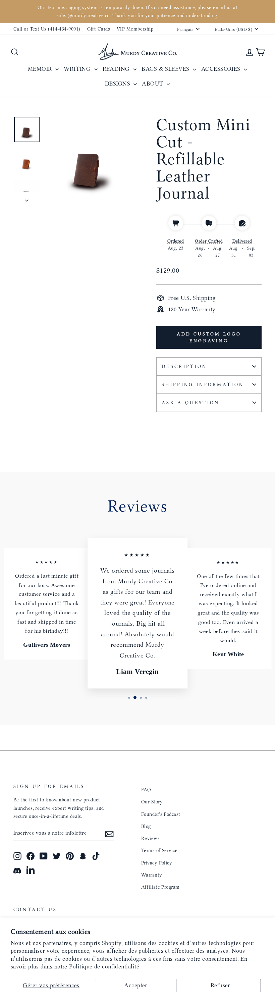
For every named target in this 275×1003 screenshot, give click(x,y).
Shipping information (203, 384)
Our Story (152, 802)
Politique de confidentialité (104, 966)
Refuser (220, 985)
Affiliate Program (160, 887)
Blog (146, 826)
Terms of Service (159, 850)
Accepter (135, 985)
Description (184, 366)
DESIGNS (118, 83)
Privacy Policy (156, 863)
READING (117, 68)
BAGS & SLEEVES (166, 68)
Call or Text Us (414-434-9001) (46, 29)
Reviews (150, 838)
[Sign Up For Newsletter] (109, 833)
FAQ (146, 790)
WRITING (78, 68)
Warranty (151, 875)
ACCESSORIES (221, 68)
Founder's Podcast (160, 814)
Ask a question (190, 403)
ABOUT (153, 83)
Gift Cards (98, 29)
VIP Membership (135, 29)
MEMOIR (41, 68)
